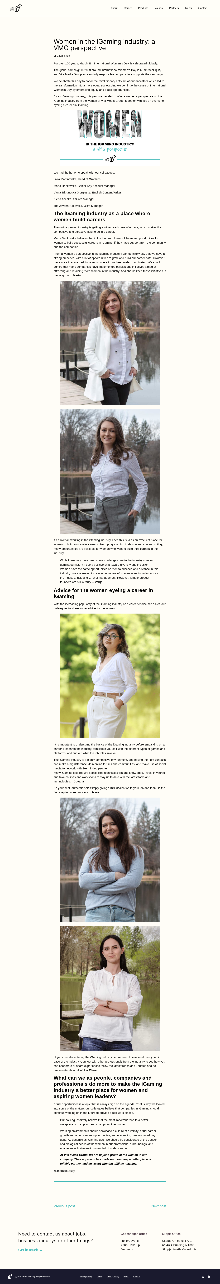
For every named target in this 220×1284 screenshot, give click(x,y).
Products (143, 8)
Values (159, 8)
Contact (202, 8)
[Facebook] (208, 1276)
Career (128, 8)
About (114, 8)
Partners (174, 8)
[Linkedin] (203, 1276)
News (188, 8)
